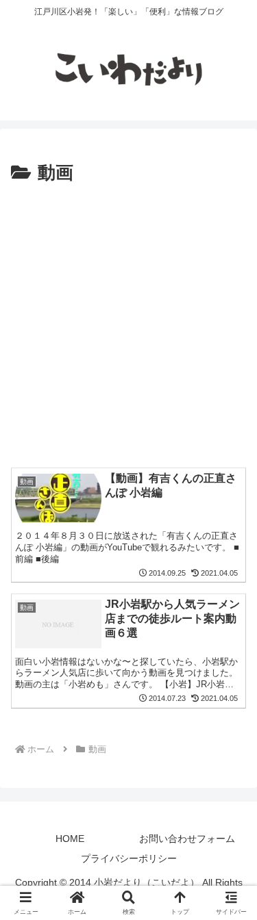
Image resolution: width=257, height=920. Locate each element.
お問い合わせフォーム (187, 838)
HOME (70, 838)
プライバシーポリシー (129, 858)
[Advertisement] (128, 324)
